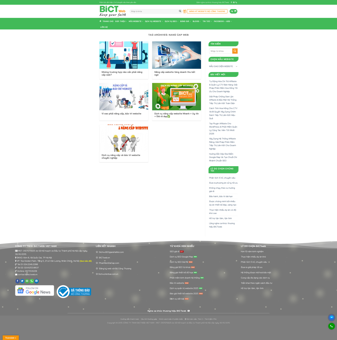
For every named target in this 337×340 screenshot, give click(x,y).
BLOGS (196, 21)
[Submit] (180, 11)
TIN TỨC (206, 21)
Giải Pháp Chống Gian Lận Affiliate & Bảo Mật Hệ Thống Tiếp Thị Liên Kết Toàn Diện (222, 100)
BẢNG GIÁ (184, 21)
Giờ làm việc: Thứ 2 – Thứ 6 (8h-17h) (201, 319)
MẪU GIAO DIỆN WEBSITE (221, 66)
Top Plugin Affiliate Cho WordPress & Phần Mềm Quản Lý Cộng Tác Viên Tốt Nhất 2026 (223, 128)
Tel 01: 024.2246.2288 (27, 264)
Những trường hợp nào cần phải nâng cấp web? (122, 73)
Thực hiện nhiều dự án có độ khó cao (222, 212)
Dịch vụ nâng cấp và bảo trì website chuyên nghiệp (121, 156)
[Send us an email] (234, 2)
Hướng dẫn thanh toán (129, 319)
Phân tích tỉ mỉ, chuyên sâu (222, 177)
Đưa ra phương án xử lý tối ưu (223, 182)
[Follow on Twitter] (22, 281)
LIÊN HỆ (104, 27)
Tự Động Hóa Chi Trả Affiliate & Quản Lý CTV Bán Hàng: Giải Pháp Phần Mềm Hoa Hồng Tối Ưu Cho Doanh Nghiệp (223, 86)
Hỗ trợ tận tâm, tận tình (220, 218)
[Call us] (236, 2)
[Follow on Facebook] (231, 2)
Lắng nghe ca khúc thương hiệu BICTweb (222, 225)
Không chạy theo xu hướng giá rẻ (222, 190)
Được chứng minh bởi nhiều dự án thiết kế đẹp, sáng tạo (222, 203)
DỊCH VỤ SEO (171, 21)
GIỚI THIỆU (120, 21)
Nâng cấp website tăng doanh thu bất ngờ (174, 73)
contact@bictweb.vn (28, 274)
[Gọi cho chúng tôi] (331, 327)
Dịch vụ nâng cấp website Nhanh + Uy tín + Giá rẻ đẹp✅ (176, 115)
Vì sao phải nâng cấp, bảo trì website (121, 113)
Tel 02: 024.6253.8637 (28, 267)
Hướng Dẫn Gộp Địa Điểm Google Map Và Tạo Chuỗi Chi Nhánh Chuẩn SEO (223, 157)
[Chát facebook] (331, 317)
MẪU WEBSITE (135, 21)
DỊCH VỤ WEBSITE (153, 21)
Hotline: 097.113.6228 (27, 271)
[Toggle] (237, 66)
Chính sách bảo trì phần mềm (171, 319)
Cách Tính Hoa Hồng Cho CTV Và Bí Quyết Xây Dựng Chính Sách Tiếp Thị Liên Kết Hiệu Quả (223, 113)
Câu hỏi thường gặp (149, 319)
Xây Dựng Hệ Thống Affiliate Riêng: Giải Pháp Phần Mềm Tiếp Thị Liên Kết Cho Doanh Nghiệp (222, 143)
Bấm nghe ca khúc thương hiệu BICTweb (213, 2)
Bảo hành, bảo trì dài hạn (221, 196)
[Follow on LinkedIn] (36, 281)
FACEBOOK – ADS (222, 21)
